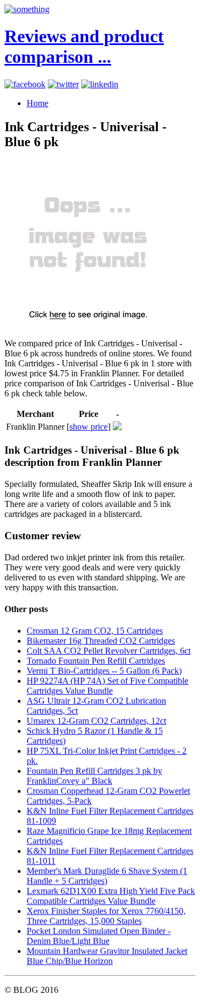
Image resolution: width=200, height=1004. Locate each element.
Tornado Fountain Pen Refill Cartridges (96, 660)
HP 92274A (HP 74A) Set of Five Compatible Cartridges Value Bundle (107, 685)
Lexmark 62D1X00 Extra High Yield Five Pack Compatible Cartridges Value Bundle (111, 896)
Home (37, 103)
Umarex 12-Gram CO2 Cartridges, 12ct (96, 720)
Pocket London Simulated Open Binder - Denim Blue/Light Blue (99, 936)
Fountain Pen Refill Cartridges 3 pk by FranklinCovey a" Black (94, 776)
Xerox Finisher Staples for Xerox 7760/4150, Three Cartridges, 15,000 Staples (106, 916)
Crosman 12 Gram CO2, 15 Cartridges (95, 630)
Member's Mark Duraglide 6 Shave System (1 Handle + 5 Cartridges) (107, 876)
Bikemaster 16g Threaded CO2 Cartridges (101, 640)
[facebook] (25, 84)
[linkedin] (99, 84)
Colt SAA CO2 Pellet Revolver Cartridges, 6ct (109, 650)
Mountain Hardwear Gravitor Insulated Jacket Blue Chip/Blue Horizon (107, 956)
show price (88, 426)
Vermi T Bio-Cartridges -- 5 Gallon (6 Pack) (104, 670)
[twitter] (63, 84)
